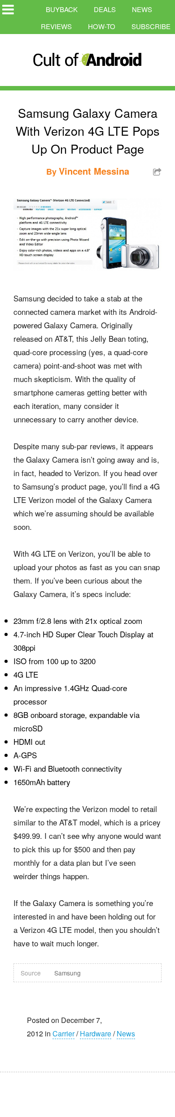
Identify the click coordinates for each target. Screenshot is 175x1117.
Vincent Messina (94, 170)
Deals (105, 9)
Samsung (67, 972)
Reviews (56, 26)
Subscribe (151, 26)
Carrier (63, 1033)
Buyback (62, 9)
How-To (101, 26)
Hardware (95, 1033)
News (142, 9)
